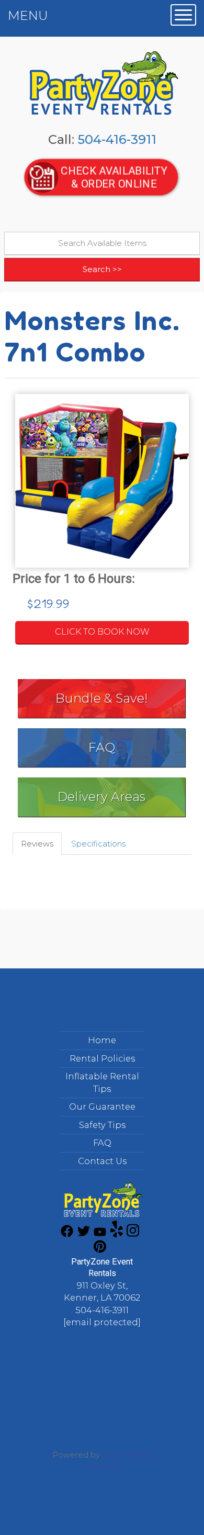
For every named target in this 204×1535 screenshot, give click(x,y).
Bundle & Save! (101, 698)
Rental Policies (102, 1058)
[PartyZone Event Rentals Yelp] (116, 1234)
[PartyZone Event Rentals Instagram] (133, 1234)
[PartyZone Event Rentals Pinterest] (100, 1250)
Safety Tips (102, 1125)
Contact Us (102, 1161)
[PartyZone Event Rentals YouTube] (100, 1234)
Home (102, 1040)
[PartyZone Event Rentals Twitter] (83, 1234)
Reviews (37, 844)
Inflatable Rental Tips (102, 1082)
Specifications (98, 844)
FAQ (101, 747)
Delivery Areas (101, 796)
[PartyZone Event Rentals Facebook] (67, 1234)
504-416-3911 (116, 139)
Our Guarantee (102, 1106)
